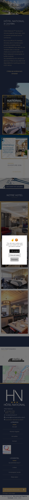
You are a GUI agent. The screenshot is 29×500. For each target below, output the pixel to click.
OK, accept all (15, 251)
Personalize (14, 259)
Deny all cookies (15, 255)
